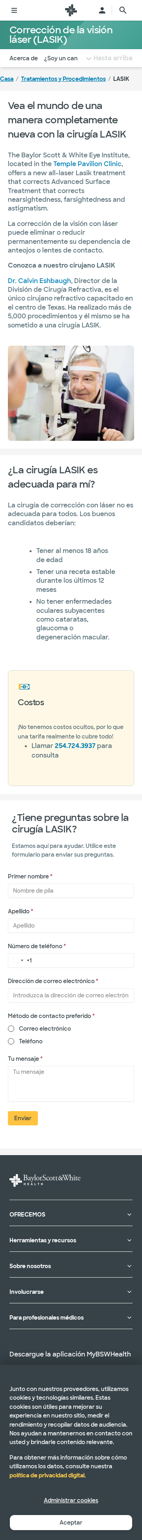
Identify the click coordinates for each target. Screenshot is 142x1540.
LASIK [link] (121, 78)
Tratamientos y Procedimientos (63, 78)
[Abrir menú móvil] (14, 10)
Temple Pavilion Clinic (87, 164)
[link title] (71, 10)
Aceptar (71, 1522)
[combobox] (16, 960)
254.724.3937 (75, 746)
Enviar (23, 1118)
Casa (6, 78)
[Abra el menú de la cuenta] (102, 10)
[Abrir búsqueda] (123, 10)
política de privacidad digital (46, 1475)
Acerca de (23, 58)
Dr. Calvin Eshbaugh (39, 281)
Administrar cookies (71, 1500)
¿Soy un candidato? (71, 58)
